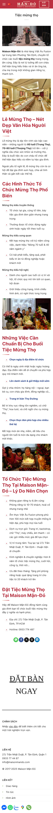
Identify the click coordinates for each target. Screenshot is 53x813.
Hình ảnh (11, 797)
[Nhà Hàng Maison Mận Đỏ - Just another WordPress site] (26, 4)
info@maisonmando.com (16, 762)
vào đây (13, 726)
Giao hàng (11, 786)
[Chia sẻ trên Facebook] (21, 639)
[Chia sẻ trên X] (26, 639)
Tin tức (10, 792)
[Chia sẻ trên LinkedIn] (37, 639)
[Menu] (4, 4)
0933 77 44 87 (10, 758)
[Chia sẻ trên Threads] (31, 639)
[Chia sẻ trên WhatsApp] (15, 639)
